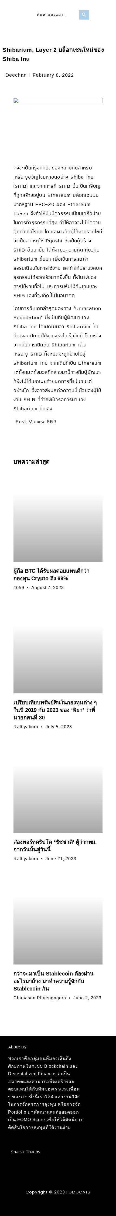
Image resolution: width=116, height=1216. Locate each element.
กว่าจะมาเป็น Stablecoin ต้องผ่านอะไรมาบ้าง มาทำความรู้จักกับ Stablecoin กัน (53, 981)
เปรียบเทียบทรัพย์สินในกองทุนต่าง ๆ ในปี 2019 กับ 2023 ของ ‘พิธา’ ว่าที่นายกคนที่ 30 (55, 710)
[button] (97, 14)
